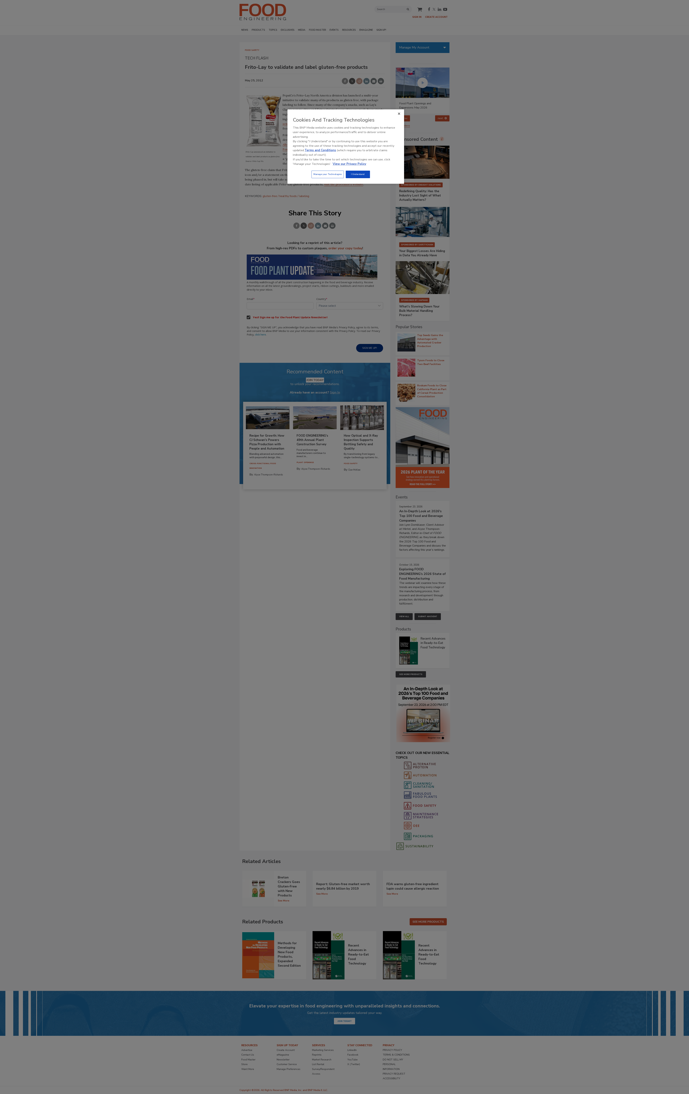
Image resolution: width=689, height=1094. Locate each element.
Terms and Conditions (320, 150)
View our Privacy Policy (349, 164)
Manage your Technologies (327, 174)
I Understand (358, 174)
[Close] (399, 114)
